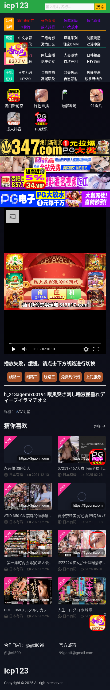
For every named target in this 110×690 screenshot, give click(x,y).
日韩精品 (94, 55)
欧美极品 (71, 72)
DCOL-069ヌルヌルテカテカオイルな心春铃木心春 (46, 610)
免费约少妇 (70, 377)
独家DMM (70, 44)
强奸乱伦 (25, 44)
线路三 (49, 377)
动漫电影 (94, 44)
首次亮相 (71, 62)
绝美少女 (48, 62)
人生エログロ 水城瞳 (75, 610)
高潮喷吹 (48, 79)
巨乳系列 (71, 38)
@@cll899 (12, 653)
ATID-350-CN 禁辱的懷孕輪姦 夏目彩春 (36, 516)
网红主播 (48, 55)
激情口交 (48, 44)
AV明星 (24, 411)
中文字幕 (25, 38)
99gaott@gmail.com (76, 653)
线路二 (32, 377)
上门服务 (93, 377)
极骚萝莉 (94, 72)
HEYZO (25, 79)
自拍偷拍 (48, 72)
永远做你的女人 (17, 468)
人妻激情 (71, 55)
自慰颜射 (71, 79)
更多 (97, 426)
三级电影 (48, 38)
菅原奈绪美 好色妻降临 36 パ (81, 516)
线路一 (14, 377)
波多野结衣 (93, 79)
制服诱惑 (94, 38)
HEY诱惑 (93, 62)
